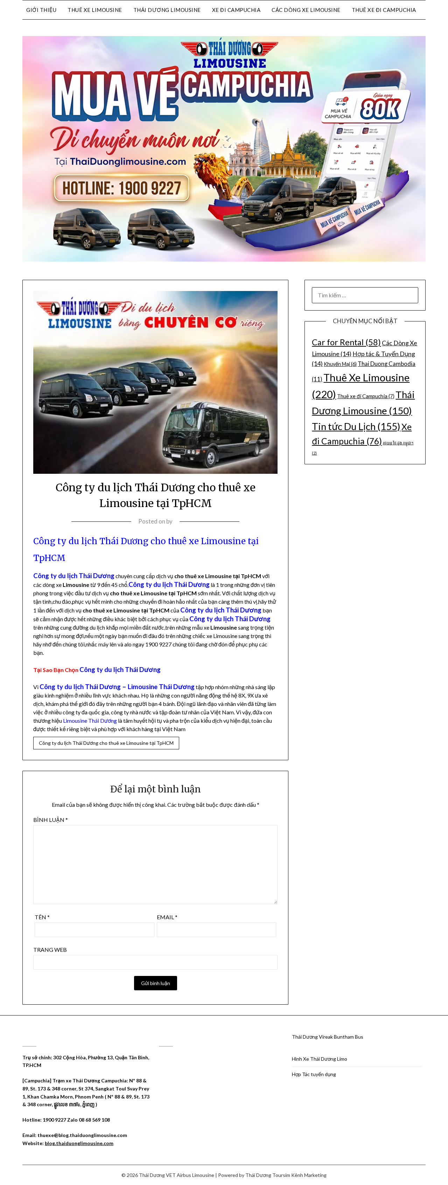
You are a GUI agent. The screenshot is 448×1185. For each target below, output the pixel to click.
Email (167, 917)
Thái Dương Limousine (167, 10)
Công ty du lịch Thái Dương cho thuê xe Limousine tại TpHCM (106, 743)
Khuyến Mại (340, 364)
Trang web (50, 949)
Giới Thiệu (41, 10)
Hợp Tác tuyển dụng (314, 1074)
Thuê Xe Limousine (95, 10)
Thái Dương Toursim (267, 1175)
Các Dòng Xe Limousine (306, 10)
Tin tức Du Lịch (356, 426)
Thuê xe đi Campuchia (384, 10)
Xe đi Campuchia (236, 10)
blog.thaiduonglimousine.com (79, 1143)
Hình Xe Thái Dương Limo (319, 1059)
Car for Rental (346, 342)
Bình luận (50, 819)
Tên (42, 917)
